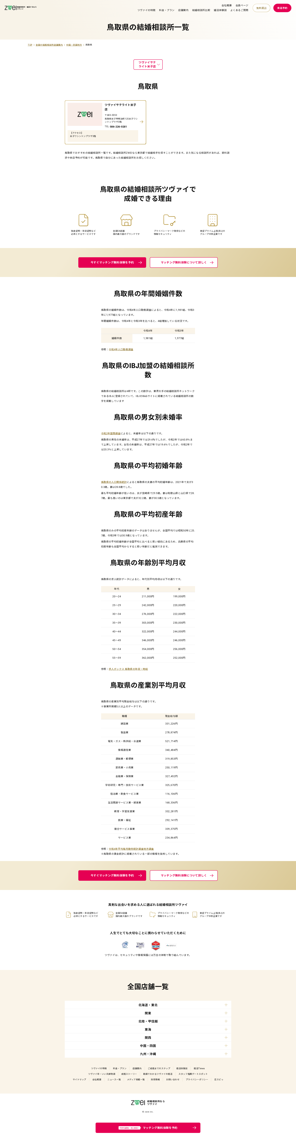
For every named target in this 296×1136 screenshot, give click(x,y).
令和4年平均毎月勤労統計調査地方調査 (131, 848)
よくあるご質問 (239, 10)
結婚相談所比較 (201, 10)
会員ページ (242, 5)
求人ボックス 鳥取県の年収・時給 (128, 669)
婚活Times (199, 1068)
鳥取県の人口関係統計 (114, 482)
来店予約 (282, 8)
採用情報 (155, 1079)
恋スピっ (218, 1079)
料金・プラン (167, 10)
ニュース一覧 (114, 1079)
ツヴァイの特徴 (146, 10)
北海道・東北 (148, 1005)
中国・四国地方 (74, 45)
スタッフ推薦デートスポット (193, 1074)
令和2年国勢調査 (111, 433)
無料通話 (261, 8)
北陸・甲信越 (148, 1021)
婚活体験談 (220, 10)
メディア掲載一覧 (136, 1079)
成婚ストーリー (129, 1074)
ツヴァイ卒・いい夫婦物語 (101, 1074)
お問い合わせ (172, 1079)
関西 (148, 1038)
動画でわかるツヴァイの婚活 (157, 1074)
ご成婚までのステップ (159, 1068)
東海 (148, 1029)
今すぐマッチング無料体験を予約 (112, 262)
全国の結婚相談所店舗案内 (49, 45)
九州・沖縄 (148, 1054)
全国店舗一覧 (148, 987)
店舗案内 (183, 10)
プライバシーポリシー (197, 1079)
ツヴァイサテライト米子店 (147, 64)
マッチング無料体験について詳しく (184, 262)
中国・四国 (148, 1046)
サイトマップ (79, 1079)
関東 (148, 1013)
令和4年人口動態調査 (121, 349)
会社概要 (227, 5)
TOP (30, 45)
